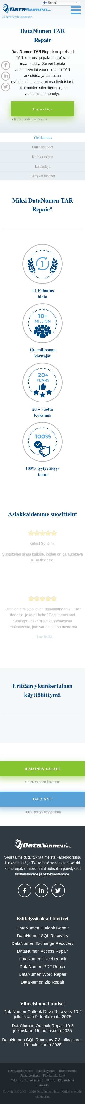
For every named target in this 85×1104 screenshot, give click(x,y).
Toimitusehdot (68, 1071)
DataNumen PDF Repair (43, 966)
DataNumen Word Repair (42, 974)
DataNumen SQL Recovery (42, 935)
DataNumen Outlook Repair (43, 928)
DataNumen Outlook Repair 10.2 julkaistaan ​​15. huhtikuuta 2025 (42, 1028)
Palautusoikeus (30, 1076)
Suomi (52, 2)
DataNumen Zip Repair (42, 982)
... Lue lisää (42, 637)
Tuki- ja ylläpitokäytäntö (27, 1080)
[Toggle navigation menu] (76, 10)
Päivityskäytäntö (54, 1076)
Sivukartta (42, 1085)
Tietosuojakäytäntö (20, 1071)
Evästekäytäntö (45, 1071)
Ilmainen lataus (42, 109)
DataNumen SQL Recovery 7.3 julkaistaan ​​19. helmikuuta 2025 (42, 1042)
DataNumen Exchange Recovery (42, 943)
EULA (50, 1080)
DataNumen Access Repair (42, 951)
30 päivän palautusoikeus (17, 17)
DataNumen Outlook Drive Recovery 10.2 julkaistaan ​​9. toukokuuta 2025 (43, 1014)
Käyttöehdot (66, 1080)
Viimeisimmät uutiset (42, 1003)
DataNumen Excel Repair (43, 959)
